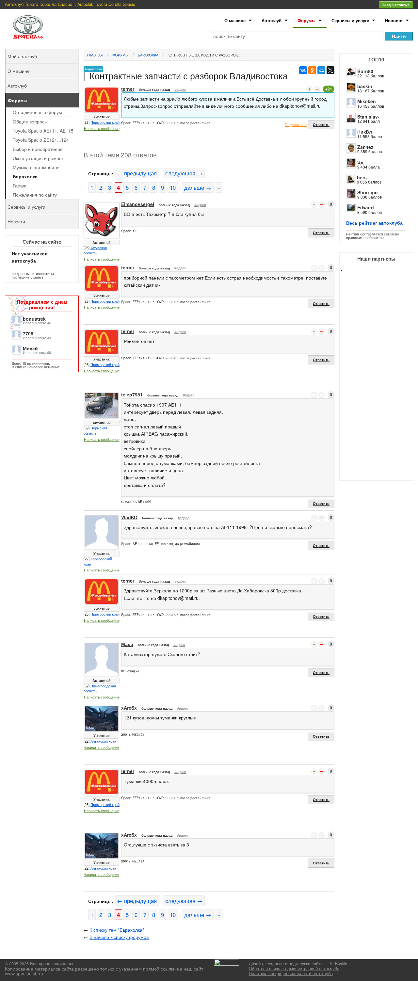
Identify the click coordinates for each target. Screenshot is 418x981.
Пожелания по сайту (35, 194)
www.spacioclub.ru (24, 973)
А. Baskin (338, 964)
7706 (28, 333)
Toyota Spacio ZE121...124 (41, 140)
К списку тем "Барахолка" (116, 929)
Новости (394, 20)
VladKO (129, 517)
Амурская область (95, 250)
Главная (95, 54)
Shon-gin (367, 192)
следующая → (183, 173)
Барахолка (148, 54)
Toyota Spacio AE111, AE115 (43, 130)
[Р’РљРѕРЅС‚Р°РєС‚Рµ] (303, 70)
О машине (235, 20)
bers (362, 177)
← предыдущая (137, 173)
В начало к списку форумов (119, 937)
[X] (330, 70)
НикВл (364, 131)
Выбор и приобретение (38, 149)
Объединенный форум (37, 112)
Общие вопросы (30, 121)
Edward (365, 207)
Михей (30, 348)
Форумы (306, 20)
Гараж (19, 185)
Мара (127, 644)
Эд (360, 162)
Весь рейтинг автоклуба (374, 222)
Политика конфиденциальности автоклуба (291, 973)
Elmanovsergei (137, 204)
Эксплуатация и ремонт (38, 158)
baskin (364, 86)
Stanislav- (368, 116)
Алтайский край (103, 741)
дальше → (197, 187)
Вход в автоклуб (396, 4)
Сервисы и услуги (350, 20)
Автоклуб (271, 20)
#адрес (180, 89)
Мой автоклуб (22, 56)
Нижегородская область (100, 688)
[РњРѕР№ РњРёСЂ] (321, 70)
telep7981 (132, 394)
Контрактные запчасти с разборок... (204, 54)
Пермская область (95, 430)
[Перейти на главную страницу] (28, 27)
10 (173, 187)
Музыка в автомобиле (36, 167)
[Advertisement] (382, 382)
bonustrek (34, 318)
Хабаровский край (98, 561)
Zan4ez (365, 147)
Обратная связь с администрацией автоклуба (294, 969)
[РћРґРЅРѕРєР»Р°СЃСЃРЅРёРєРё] (312, 70)
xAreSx (129, 707)
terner (127, 89)
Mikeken (366, 101)
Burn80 (365, 71)
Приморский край (105, 122)
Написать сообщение (102, 128)
